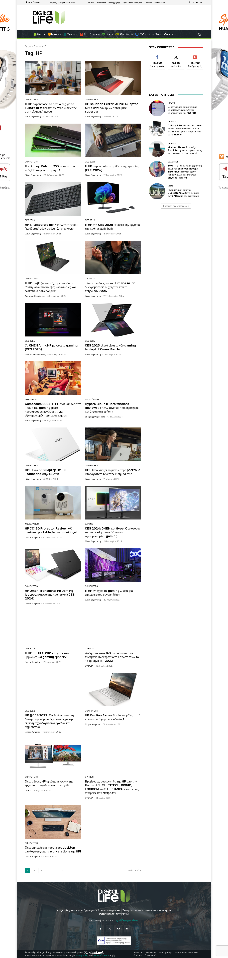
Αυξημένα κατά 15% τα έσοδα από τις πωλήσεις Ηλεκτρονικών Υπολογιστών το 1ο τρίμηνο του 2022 (112, 657)
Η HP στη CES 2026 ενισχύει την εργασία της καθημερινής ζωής (112, 226)
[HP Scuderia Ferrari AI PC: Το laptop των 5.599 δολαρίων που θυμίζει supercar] (113, 78)
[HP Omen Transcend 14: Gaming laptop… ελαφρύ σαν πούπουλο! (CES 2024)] (53, 565)
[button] (199, 34)
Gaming (89, 524)
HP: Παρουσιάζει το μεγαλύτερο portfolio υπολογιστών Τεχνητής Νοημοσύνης (112, 472)
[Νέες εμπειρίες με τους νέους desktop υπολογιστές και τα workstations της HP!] (53, 822)
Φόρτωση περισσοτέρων (175, 206)
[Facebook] (189, 3)
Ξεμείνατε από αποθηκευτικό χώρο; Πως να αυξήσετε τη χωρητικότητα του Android (182, 109)
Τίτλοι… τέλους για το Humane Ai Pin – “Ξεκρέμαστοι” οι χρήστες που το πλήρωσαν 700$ (111, 287)
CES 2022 (30, 711)
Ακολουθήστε (176, 55)
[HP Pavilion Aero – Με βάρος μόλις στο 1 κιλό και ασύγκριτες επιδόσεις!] (113, 690)
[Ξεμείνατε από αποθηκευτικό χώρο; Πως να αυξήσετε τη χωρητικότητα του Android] (157, 108)
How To (171, 103)
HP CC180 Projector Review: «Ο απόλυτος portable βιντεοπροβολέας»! (51, 530)
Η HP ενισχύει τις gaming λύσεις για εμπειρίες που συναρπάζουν (109, 592)
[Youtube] (197, 3)
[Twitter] (193, 3)
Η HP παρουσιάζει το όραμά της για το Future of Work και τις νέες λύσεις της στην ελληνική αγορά (51, 108)
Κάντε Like (157, 55)
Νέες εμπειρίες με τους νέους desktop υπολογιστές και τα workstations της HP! (53, 849)
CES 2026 (90, 162)
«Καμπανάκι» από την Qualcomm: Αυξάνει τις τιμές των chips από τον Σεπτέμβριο (183, 192)
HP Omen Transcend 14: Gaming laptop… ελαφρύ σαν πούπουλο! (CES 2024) (50, 594)
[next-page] (62, 870)
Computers (31, 99)
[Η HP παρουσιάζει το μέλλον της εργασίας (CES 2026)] (113, 140)
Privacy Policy (82, 955)
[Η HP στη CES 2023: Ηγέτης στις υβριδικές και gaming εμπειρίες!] (53, 627)
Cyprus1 (89, 666)
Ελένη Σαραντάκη (33, 116)
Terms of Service (101, 955)
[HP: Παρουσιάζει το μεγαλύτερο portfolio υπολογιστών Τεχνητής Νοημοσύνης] (113, 444)
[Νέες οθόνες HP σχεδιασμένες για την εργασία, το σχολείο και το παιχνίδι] (53, 755)
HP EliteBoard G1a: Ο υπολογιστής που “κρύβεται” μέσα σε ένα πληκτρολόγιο (51, 226)
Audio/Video (92, 399)
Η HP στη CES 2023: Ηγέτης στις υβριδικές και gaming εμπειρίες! (47, 655)
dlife (27, 790)
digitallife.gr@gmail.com (127, 920)
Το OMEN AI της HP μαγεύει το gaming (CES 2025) (51, 347)
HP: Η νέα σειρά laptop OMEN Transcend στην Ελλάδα (45, 472)
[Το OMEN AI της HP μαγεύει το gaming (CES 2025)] (53, 320)
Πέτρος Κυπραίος (32, 537)
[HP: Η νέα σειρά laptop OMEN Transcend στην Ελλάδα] (53, 444)
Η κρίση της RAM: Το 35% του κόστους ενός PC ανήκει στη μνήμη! (50, 168)
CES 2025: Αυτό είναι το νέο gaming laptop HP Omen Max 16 (110, 347)
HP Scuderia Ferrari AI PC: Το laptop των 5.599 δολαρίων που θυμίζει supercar (111, 108)
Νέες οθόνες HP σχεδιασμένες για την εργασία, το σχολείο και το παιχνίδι (49, 783)
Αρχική (28, 46)
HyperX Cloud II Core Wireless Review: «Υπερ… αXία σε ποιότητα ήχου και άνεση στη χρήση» (112, 407)
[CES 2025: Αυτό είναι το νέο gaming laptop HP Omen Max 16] (113, 320)
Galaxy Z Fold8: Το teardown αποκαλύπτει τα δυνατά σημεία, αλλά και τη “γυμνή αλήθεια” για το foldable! (185, 130)
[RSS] (201, 3)
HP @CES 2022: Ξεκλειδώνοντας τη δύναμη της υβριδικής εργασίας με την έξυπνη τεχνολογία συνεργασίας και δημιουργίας (49, 721)
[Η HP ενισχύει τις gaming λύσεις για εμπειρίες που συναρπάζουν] (113, 565)
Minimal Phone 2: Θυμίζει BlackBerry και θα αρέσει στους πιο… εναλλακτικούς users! (185, 150)
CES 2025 (30, 341)
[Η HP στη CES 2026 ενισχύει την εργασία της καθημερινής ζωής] (113, 199)
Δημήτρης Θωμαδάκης (35, 296)
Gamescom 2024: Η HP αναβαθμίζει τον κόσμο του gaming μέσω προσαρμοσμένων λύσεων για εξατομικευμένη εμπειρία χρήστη (53, 409)
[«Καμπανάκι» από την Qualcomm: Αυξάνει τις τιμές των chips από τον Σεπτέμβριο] (157, 191)
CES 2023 (30, 648)
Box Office (31, 399)
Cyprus (89, 648)
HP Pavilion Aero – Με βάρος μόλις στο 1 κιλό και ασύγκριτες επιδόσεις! (113, 717)
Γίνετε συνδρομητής (195, 56)
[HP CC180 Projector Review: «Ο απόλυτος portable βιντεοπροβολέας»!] (53, 503)
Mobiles (172, 122)
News (170, 186)
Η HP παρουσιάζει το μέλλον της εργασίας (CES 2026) (112, 168)
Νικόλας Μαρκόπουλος (35, 354)
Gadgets (90, 279)
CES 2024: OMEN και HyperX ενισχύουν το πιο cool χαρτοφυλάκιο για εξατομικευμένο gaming (112, 532)
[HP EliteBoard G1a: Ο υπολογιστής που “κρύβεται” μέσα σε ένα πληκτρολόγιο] (53, 199)
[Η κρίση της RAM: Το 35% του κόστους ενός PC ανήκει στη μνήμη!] (53, 140)
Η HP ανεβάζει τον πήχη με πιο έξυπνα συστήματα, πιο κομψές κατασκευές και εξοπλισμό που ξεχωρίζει (50, 287)
